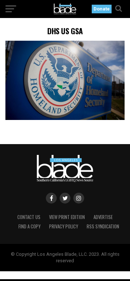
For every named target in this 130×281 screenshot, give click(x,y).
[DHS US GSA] (65, 118)
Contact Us (28, 217)
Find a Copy (29, 226)
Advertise (103, 217)
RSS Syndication (103, 226)
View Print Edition (67, 217)
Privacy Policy (63, 226)
